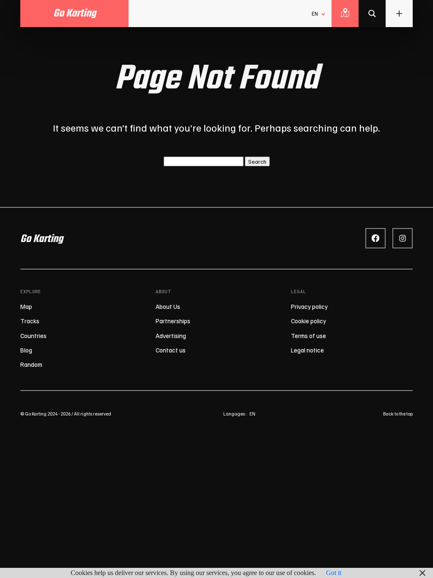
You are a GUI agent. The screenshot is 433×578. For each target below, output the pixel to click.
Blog (26, 350)
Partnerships (173, 321)
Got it (333, 572)
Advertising (171, 335)
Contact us (171, 350)
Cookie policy (308, 321)
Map (26, 306)
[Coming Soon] (372, 13)
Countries (33, 335)
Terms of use (308, 335)
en (252, 413)
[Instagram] (402, 238)
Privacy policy (309, 306)
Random (31, 364)
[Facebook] (375, 238)
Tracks (29, 321)
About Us (168, 306)
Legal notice (307, 350)
